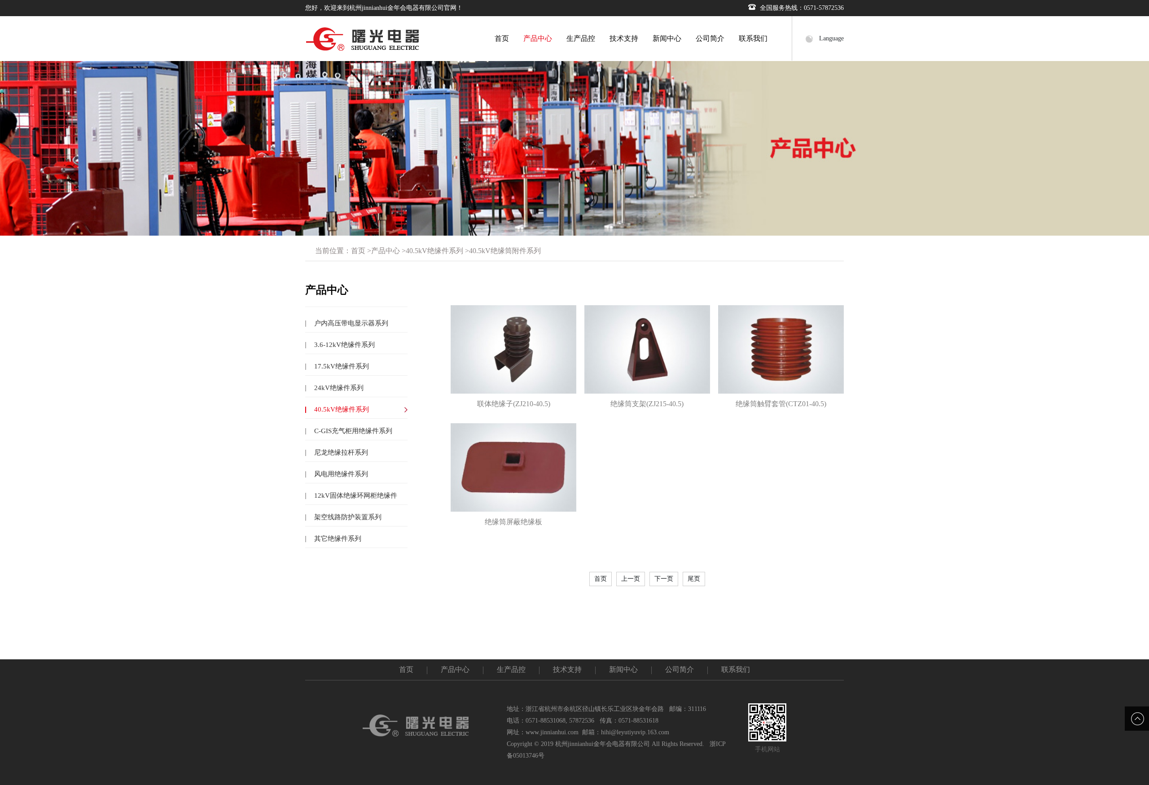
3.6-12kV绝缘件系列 (343, 344)
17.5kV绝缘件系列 (340, 366)
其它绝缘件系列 (336, 538)
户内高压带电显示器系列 (350, 323)
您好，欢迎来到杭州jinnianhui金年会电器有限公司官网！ (384, 7)
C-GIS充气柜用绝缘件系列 (352, 430)
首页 (502, 38)
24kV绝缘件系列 (338, 387)
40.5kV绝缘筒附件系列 (505, 250)
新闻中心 (667, 38)
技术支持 (624, 38)
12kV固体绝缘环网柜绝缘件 (354, 495)
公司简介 (710, 38)
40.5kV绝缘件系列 (434, 250)
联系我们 (753, 38)
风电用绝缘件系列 (340, 474)
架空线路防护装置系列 (347, 517)
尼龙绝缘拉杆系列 (340, 452)
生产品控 (580, 38)
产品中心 (537, 38)
